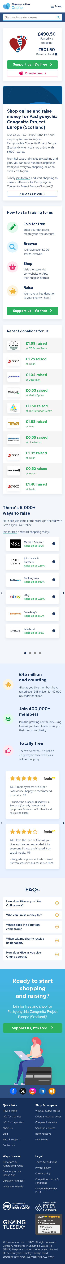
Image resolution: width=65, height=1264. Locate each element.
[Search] (58, 17)
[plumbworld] (13, 439)
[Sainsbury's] (53, 614)
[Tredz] (13, 361)
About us (8, 1127)
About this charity (31, 193)
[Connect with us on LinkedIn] (42, 1093)
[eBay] (53, 597)
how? (47, 297)
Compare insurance (46, 1122)
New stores (41, 1139)
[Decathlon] (13, 376)
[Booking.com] (53, 580)
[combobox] (28, 17)
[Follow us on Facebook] (13, 1093)
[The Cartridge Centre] (13, 407)
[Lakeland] (53, 631)
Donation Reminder (13, 1180)
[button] (56, 54)
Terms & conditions (46, 1161)
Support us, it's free (30, 64)
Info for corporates (13, 1122)
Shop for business (45, 1127)
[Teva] (13, 423)
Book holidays (43, 1133)
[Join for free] (12, 231)
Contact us (9, 1145)
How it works (10, 1110)
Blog (5, 1133)
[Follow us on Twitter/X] (22, 1093)
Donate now (33, 73)
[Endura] (13, 470)
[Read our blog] (52, 1093)
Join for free (10, 532)
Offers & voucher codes (48, 1116)
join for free (23, 178)
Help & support (11, 1139)
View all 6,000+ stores (47, 1110)
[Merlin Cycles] (13, 392)
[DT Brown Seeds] (13, 345)
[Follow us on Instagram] (32, 1093)
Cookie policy (42, 1173)
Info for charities (12, 1116)
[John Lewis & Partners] (53, 562)
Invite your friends (13, 1186)
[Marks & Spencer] (53, 544)
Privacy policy (43, 1167)
